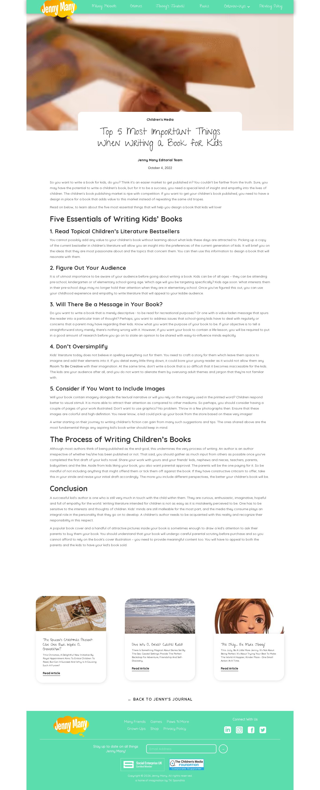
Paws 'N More (178, 721)
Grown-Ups (136, 728)
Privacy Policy (175, 728)
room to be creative (67, 366)
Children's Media (160, 119)
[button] (237, 7)
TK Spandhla (176, 780)
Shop (154, 728)
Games (156, 721)
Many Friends (135, 721)
